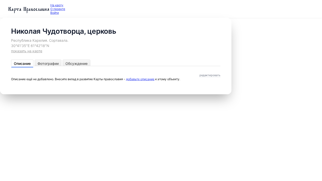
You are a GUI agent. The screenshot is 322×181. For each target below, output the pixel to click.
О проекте (57, 9)
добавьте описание (140, 79)
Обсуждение (76, 63)
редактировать (209, 75)
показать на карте (26, 51)
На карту (56, 5)
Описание (22, 63)
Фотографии (48, 63)
